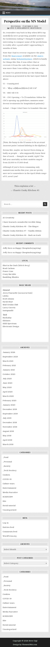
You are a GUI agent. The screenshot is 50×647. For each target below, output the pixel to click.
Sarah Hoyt (8, 302)
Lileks (5, 296)
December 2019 (10, 409)
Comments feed (10, 532)
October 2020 (9, 374)
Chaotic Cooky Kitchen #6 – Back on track (22, 235)
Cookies (6, 475)
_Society (6, 466)
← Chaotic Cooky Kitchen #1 (25, 190)
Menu (8, 13)
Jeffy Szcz (7, 248)
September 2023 (10, 357)
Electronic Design (11, 326)
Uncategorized (36, 28)
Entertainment (9, 488)
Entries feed (8, 527)
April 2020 (7, 392)
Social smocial (9, 505)
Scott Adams (8, 299)
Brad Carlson (9, 268)
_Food (5, 457)
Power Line (8, 271)
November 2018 (10, 427)
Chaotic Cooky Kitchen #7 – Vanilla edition (22, 231)
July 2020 (7, 379)
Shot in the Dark (10, 265)
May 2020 (7, 387)
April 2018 (7, 440)
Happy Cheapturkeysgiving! (28, 248)
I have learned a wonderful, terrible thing (22, 222)
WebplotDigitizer (24, 59)
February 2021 (9, 365)
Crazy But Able (9, 274)
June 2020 (7, 383)
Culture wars (8, 484)
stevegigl (17, 26)
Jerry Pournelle (10, 293)
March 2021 (8, 361)
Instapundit (8, 310)
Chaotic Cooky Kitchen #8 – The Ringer (21, 226)
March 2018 (8, 444)
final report (17, 56)
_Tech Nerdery (10, 470)
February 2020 (9, 400)
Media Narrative (23, 28)
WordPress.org (10, 536)
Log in (5, 523)
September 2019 (10, 414)
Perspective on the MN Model (25, 21)
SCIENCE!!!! (8, 497)
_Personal (7, 462)
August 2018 (8, 431)
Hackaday (7, 318)
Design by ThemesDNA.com (25, 645)
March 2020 (8, 396)
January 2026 (9, 352)
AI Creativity (8, 218)
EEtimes (6, 321)
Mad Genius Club (10, 305)
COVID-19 (13, 28)
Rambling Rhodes (11, 277)
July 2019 (7, 418)
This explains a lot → (25, 186)
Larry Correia (9, 308)
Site (4, 501)
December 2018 (10, 422)
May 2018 (7, 436)
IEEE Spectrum (10, 323)
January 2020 (9, 405)
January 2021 (9, 370)
